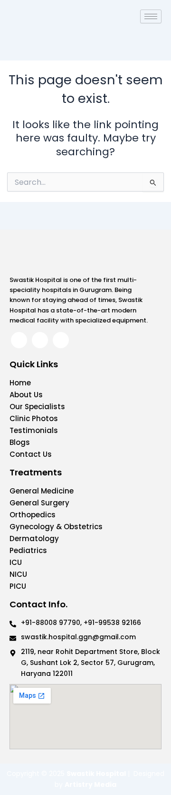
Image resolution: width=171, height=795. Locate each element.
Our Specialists (37, 407)
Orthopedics (33, 515)
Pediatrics (28, 550)
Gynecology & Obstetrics (56, 527)
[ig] (40, 340)
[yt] (61, 340)
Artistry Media (90, 784)
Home (20, 383)
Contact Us (31, 454)
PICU (18, 586)
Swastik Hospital (96, 773)
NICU (18, 574)
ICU (16, 562)
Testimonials (34, 430)
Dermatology (34, 538)
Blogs (20, 442)
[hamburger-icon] (151, 16)
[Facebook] (19, 340)
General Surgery (39, 503)
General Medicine (42, 491)
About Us (26, 395)
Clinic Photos (34, 418)
